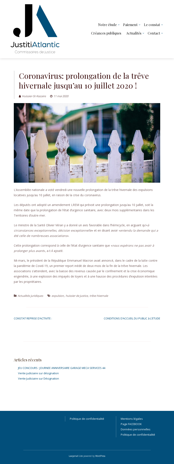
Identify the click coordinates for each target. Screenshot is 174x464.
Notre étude (107, 24)
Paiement (130, 24)
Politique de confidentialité (87, 419)
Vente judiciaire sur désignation (38, 373)
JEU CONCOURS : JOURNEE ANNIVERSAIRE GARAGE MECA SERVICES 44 (61, 368)
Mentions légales (132, 419)
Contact (154, 33)
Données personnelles (135, 429)
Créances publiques (106, 33)
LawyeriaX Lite (76, 455)
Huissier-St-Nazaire (34, 96)
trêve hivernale (99, 296)
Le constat (152, 24)
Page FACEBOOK (131, 424)
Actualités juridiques (30, 296)
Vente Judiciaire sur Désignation (38, 378)
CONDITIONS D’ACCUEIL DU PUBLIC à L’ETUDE (132, 318)
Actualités (133, 33)
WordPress (100, 455)
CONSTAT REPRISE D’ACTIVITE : (33, 318)
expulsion (58, 296)
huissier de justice (77, 296)
